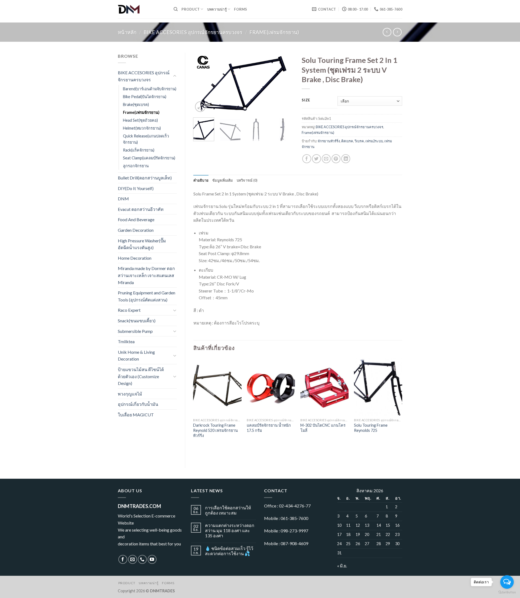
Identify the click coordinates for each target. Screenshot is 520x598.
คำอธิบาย (201, 180)
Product (190, 9)
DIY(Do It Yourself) (136, 188)
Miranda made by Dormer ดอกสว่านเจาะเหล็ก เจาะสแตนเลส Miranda (146, 275)
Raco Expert (129, 310)
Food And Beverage (136, 219)
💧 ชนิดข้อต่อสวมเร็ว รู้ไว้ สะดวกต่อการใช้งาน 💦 (229, 551)
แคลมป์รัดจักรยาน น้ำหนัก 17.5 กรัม (269, 428)
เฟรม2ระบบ (374, 141)
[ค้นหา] (176, 9)
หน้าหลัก (127, 32)
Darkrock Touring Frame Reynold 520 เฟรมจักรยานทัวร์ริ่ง (215, 430)
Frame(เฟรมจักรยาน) (274, 32)
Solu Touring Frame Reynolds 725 (371, 428)
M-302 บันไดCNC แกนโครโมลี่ (323, 428)
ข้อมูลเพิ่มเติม (222, 180)
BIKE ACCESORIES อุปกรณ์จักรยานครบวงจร (193, 32)
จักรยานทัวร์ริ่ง (329, 141)
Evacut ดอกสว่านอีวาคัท (141, 209)
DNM (123, 198)
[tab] (201, 180)
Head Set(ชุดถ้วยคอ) (140, 120)
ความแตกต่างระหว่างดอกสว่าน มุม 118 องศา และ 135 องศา (229, 530)
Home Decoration (134, 258)
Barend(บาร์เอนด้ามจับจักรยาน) (149, 88)
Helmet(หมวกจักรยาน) (142, 128)
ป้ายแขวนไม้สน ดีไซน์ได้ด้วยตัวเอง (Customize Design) (141, 376)
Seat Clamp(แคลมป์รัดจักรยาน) (149, 158)
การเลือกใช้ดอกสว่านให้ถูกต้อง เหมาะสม (228, 510)
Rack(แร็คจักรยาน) (138, 150)
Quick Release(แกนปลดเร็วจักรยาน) (146, 139)
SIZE (306, 100)
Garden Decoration (136, 230)
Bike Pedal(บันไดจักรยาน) (144, 96)
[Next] (285, 83)
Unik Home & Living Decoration (136, 355)
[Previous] (202, 83)
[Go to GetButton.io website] (507, 592)
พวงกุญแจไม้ (130, 393)
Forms (240, 9)
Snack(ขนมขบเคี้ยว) (136, 320)
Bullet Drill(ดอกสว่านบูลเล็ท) (145, 177)
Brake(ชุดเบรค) (136, 104)
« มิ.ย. (342, 565)
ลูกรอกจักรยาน (136, 165)
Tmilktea (126, 341)
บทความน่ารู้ (217, 9)
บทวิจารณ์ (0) (247, 180)
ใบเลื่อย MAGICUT (136, 414)
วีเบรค (359, 141)
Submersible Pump (135, 331)
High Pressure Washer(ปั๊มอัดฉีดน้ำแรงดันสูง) (142, 244)
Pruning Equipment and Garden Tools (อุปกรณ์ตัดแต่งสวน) (146, 296)
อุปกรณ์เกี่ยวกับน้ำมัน (138, 404)
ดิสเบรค (347, 141)
